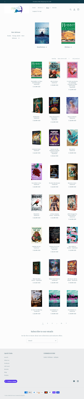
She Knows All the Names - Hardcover (72, 279)
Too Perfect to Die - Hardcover (37, 183)
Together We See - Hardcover (36, 247)
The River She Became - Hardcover (54, 183)
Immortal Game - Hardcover (36, 149)
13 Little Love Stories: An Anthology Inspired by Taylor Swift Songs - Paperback (72, 84)
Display (6, 375)
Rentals (6, 369)
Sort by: (54, 58)
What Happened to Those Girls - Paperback (54, 118)
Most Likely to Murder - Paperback (72, 247)
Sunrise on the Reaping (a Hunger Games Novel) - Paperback (54, 151)
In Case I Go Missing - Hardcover (36, 310)
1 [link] (42, 323)
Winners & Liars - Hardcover (72, 183)
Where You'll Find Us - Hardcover (54, 279)
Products (6, 363)
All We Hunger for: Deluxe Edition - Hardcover (72, 215)
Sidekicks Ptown (11, 395)
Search (6, 357)
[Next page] (66, 323)
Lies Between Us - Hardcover (54, 310)
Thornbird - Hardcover (37, 214)
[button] (41, 7)
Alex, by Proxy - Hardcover (54, 82)
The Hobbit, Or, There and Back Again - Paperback (36, 83)
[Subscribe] (55, 341)
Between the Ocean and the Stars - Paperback (54, 248)
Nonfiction (41, 47)
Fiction (67, 47)
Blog (5, 372)
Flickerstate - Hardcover (36, 117)
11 (61, 323)
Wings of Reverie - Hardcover (72, 117)
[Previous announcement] (5, 1)
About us (6, 360)
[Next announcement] (79, 1)
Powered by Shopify (20, 395)
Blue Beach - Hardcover (72, 149)
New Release (15, 32)
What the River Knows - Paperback (37, 279)
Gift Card (7, 366)
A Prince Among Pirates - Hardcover (54, 214)
